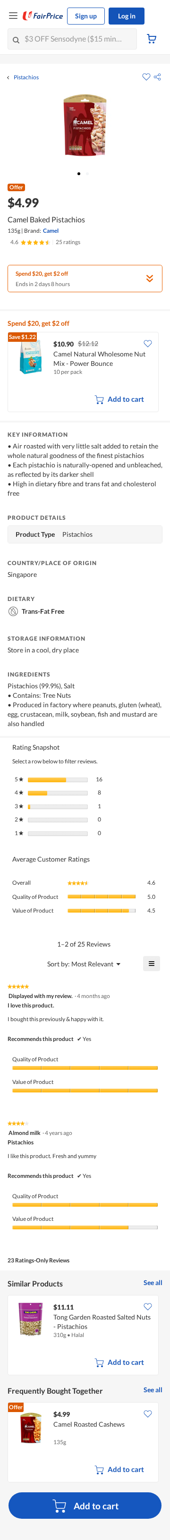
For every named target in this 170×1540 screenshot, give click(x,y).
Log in (127, 16)
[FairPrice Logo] (43, 16)
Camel (51, 230)
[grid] (85, 373)
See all (153, 1282)
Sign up (86, 16)
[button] (157, 77)
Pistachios (26, 77)
